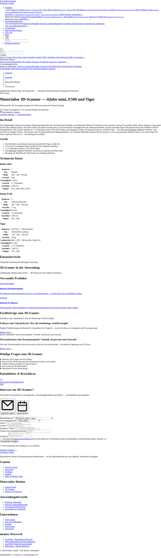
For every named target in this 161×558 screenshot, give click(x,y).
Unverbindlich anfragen (9, 441)
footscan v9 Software (106, 17)
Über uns (8, 33)
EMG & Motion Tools (51, 57)
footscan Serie (10, 487)
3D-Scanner (75, 17)
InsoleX (122, 10)
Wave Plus (9, 469)
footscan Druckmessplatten (42, 17)
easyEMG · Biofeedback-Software (19, 539)
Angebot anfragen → (8, 114)
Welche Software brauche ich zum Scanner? (19, 364)
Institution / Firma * (8, 428)
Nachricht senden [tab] (7, 413)
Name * (3, 423)
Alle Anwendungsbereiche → (17, 26)
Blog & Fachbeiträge (13, 522)
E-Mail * (3, 426)
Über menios (10, 520)
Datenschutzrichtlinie (21, 439)
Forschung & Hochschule (73, 24)
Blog (7, 35)
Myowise (26, 12)
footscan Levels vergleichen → (17, 19)
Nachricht (4, 436)
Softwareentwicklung (13, 30)
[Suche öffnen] (7, 38)
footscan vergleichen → (58, 62)
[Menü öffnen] (1, 48)
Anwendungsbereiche (13, 21)
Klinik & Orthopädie (31, 24)
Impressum (9, 529)
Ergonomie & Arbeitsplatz (94, 24)
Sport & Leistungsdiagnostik (51, 24)
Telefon (13, 431)
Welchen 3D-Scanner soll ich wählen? (17, 359)
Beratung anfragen (12, 43)
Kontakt (8, 524)
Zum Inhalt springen (8, 1)
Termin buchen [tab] (22, 413)
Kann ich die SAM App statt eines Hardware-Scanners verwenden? (29, 362)
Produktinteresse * (7, 418)
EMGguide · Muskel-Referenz (17, 546)
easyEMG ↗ (32, 14)
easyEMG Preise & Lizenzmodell (18, 544)
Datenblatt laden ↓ (24, 114)
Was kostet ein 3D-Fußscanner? (14, 366)
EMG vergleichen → (77, 57)
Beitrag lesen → (6, 332)
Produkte (8, 8)
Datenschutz (10, 526)
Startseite (8, 73)
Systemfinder (10, 28)
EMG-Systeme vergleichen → (71, 14)
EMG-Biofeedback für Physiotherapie (20, 542)
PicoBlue (92, 10)
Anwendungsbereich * (9, 421)
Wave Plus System (59, 10)
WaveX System (27, 10)
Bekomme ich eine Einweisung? (15, 368)
